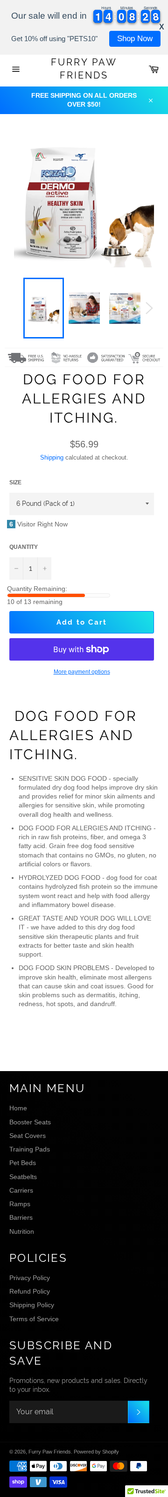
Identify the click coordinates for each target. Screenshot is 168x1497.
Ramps (19, 1204)
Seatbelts (23, 1176)
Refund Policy (29, 1291)
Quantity (23, 547)
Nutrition (21, 1231)
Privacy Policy (29, 1277)
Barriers (21, 1217)
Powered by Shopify (96, 1451)
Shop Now (135, 38)
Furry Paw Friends (84, 69)
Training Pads (29, 1149)
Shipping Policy (31, 1305)
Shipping (51, 457)
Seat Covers (27, 1135)
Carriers (21, 1190)
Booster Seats (30, 1122)
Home (18, 1108)
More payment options (82, 672)
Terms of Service (34, 1319)
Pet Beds (22, 1162)
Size (15, 482)
